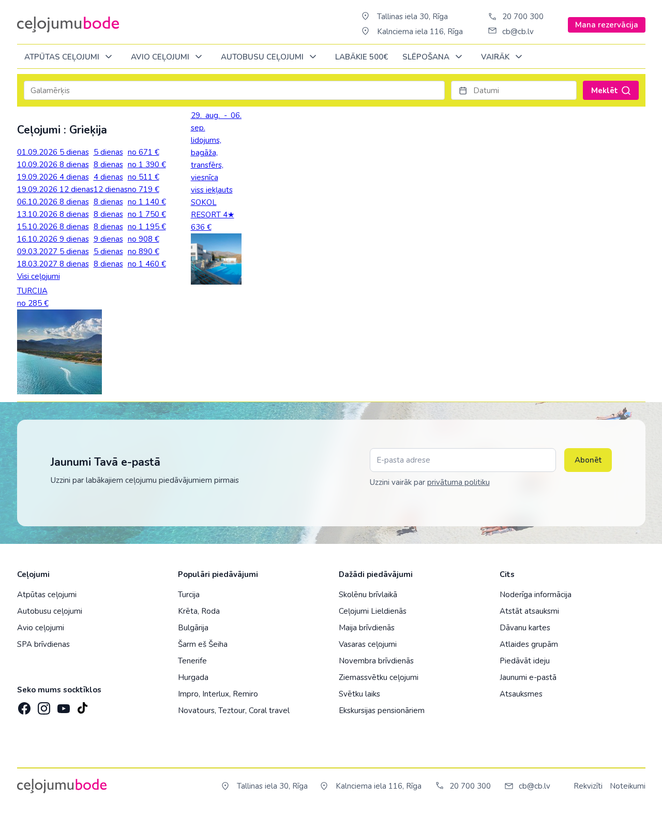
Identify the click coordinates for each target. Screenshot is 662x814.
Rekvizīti (588, 786)
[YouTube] (62, 705)
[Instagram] (43, 705)
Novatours (196, 710)
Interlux (215, 694)
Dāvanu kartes (525, 628)
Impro (188, 694)
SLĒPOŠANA (427, 57)
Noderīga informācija (535, 594)
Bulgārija (193, 628)
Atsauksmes (521, 694)
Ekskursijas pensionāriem (382, 710)
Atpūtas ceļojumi (62, 57)
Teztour (231, 710)
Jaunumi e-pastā (528, 677)
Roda (210, 611)
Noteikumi (627, 786)
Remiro (245, 694)
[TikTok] (82, 705)
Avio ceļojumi (40, 628)
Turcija (189, 594)
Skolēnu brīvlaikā (368, 594)
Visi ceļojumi (38, 276)
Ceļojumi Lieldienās (373, 611)
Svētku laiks (359, 694)
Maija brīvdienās (367, 628)
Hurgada (193, 677)
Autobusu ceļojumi (49, 611)
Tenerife (192, 661)
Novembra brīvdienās (376, 661)
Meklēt (604, 90)
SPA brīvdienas (43, 644)
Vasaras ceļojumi (368, 644)
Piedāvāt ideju (525, 661)
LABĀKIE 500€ (361, 57)
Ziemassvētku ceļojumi (378, 677)
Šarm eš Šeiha (203, 644)
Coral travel (269, 710)
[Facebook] (23, 705)
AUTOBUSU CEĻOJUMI (263, 57)
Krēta (188, 611)
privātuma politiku (458, 482)
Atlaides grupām (529, 644)
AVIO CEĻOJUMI (161, 57)
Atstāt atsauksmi (529, 611)
